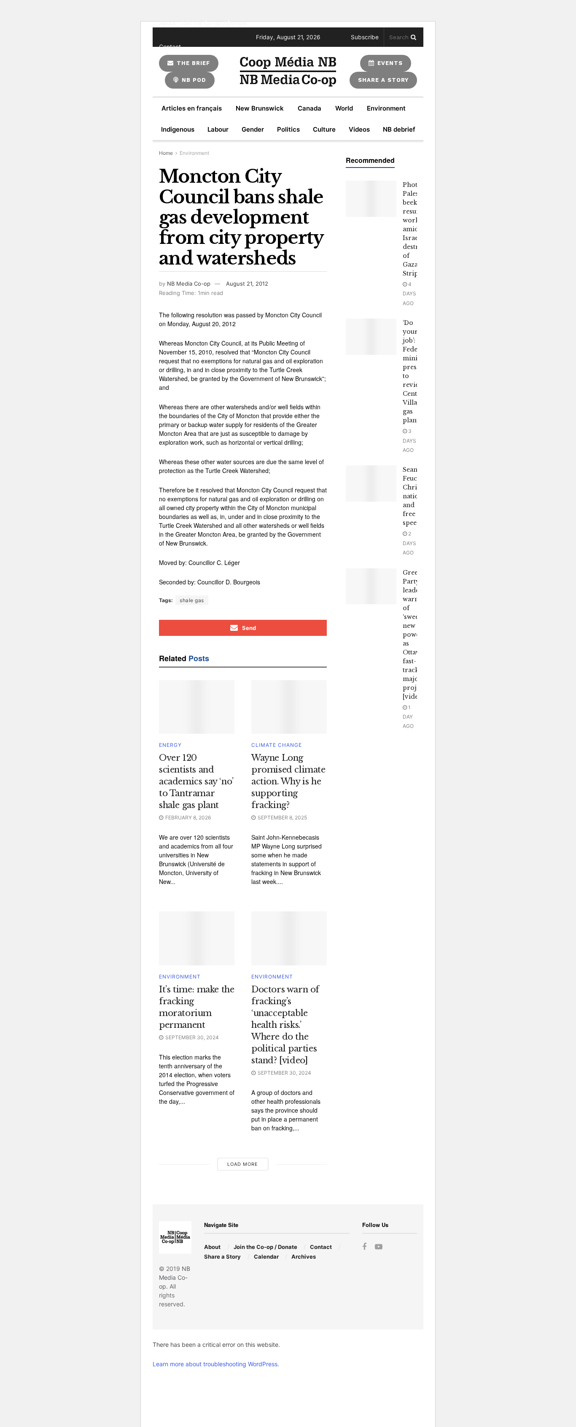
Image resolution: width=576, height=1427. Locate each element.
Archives (303, 1256)
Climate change (276, 745)
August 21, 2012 (247, 283)
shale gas (192, 600)
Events (389, 63)
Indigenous (177, 129)
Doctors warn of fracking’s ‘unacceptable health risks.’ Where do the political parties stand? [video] (285, 1024)
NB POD (193, 80)
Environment (386, 108)
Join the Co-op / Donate (213, 23)
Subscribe (365, 37)
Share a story (383, 80)
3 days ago (409, 440)
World (344, 108)
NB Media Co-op (188, 283)
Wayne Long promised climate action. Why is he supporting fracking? (288, 781)
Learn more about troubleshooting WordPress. (216, 1364)
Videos (359, 129)
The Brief (192, 63)
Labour (218, 129)
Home (166, 153)
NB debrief (399, 129)
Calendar (266, 1256)
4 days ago (409, 293)
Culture (324, 129)
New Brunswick (260, 108)
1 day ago (408, 717)
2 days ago (409, 543)
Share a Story (222, 1256)
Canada (309, 108)
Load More (242, 1164)
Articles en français (191, 108)
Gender (253, 129)
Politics (288, 129)
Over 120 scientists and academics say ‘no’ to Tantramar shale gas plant (196, 781)
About (167, 23)
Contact (170, 46)
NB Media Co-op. (174, 1277)
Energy (170, 745)
